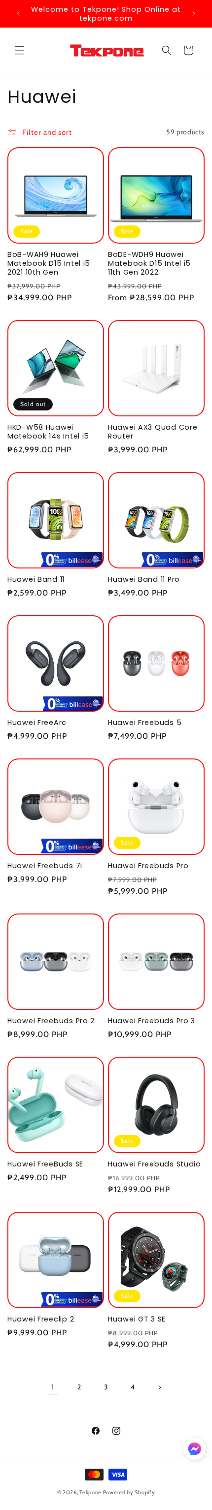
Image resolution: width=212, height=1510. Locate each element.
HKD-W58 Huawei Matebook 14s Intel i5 (48, 431)
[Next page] (159, 1387)
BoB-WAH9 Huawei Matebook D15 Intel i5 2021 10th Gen (48, 263)
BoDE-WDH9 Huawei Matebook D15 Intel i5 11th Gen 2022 (149, 263)
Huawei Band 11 (36, 579)
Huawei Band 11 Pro (144, 579)
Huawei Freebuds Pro (148, 865)
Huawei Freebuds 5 (144, 722)
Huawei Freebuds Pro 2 (51, 1020)
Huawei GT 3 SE (137, 1319)
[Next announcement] (194, 14)
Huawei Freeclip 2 (40, 1319)
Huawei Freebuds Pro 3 (151, 1020)
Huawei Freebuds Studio (154, 1164)
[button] (20, 50)
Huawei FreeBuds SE (45, 1164)
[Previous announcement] (18, 14)
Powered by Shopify (129, 1492)
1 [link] (52, 1387)
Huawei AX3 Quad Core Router (152, 431)
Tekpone (90, 1492)
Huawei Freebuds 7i (44, 865)
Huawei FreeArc (37, 722)
